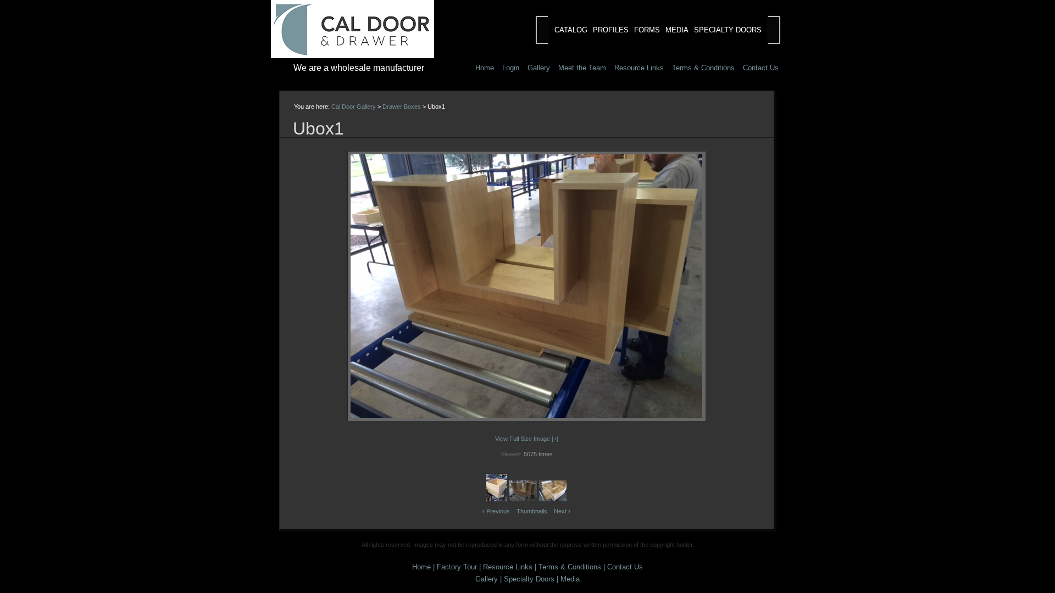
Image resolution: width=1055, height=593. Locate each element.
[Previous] (373, 286)
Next (560, 511)
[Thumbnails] (526, 171)
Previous (498, 511)
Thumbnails (532, 511)
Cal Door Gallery (353, 106)
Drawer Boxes (401, 106)
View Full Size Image (522, 438)
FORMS (647, 30)
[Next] (680, 286)
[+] (555, 438)
